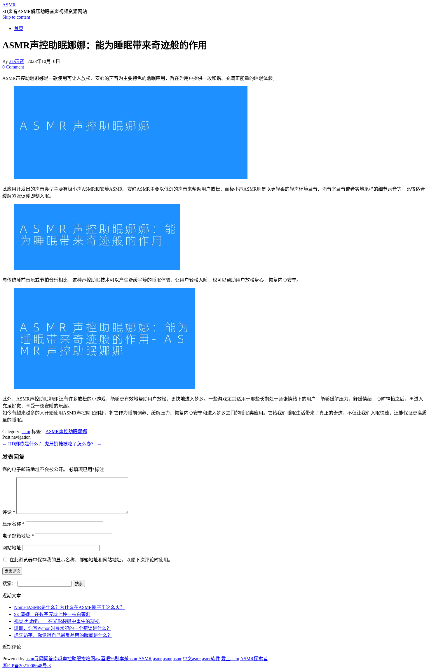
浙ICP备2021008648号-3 (26, 665)
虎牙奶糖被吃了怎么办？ (73, 443)
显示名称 (13, 523)
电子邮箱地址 (18, 535)
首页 (18, 28)
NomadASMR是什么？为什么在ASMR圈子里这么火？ (69, 607)
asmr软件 (211, 658)
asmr (26, 431)
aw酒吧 (102, 658)
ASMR (9, 4)
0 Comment (13, 66)
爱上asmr (230, 658)
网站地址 (11, 547)
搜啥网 (88, 658)
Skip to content (16, 17)
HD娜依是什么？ (22, 443)
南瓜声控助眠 (67, 658)
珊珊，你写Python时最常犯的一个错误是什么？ (62, 628)
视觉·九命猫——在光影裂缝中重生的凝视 (57, 621)
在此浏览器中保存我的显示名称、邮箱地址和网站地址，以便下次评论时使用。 (91, 559)
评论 (8, 512)
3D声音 (16, 61)
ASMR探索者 (254, 658)
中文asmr (192, 658)
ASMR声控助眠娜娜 (66, 431)
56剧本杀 (119, 658)
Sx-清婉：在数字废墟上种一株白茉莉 (52, 614)
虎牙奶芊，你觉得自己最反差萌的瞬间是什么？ (63, 635)
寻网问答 (43, 658)
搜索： (9, 583)
